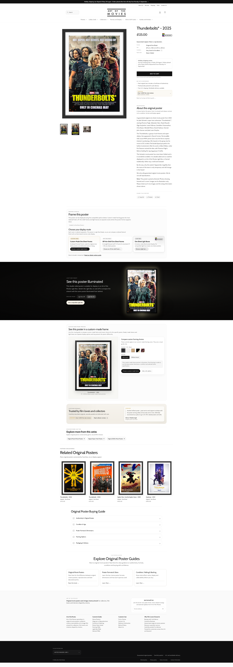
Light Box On (91, 296)
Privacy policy (153, 660)
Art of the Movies (61, 660)
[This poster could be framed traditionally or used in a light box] (167, 35)
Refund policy (144, 660)
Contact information (175, 660)
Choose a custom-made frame (131, 371)
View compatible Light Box (75, 302)
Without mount (135, 357)
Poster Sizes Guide (97, 625)
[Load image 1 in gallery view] (64, 129)
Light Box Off (81, 296)
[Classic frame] (143, 350)
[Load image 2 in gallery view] (75, 129)
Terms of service (164, 660)
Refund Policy (122, 625)
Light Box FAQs (96, 629)
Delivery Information (124, 623)
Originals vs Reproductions (100, 621)
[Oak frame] (133, 350)
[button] (72, 12)
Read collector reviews (100, 418)
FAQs (158, 5)
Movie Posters (96, 619)
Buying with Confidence (151, 619)
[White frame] (128, 350)
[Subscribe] (163, 609)
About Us (141, 5)
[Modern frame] (138, 350)
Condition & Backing (98, 623)
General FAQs (96, 631)
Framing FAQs (96, 627)
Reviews (147, 5)
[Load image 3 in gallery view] (87, 129)
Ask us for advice (146, 371)
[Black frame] (123, 350)
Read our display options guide (92, 255)
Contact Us (164, 5)
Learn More (105, 583)
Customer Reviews (149, 621)
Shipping (153, 5)
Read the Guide (72, 583)
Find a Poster (122, 619)
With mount (125, 357)
